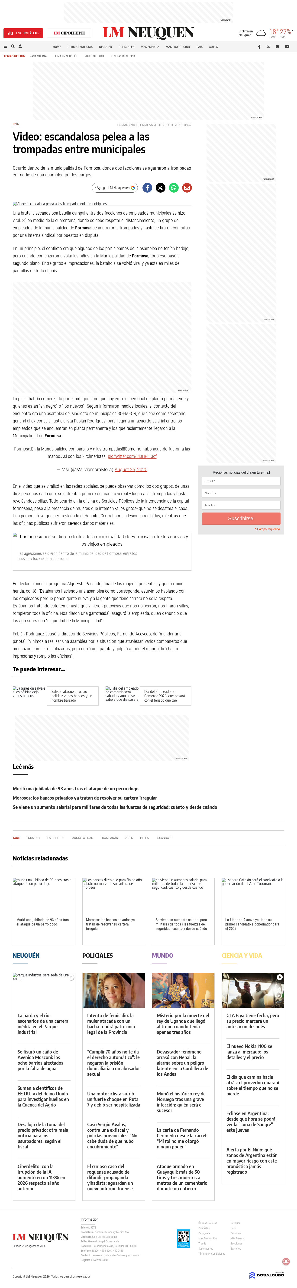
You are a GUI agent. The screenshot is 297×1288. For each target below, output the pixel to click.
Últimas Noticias (80, 46)
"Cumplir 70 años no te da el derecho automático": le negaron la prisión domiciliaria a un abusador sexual (113, 1063)
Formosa (146, 125)
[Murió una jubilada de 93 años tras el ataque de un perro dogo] (44, 895)
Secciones (236, 1243)
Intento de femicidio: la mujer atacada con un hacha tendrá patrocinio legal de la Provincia (111, 1023)
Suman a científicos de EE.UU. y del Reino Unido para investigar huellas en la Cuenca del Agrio (43, 1096)
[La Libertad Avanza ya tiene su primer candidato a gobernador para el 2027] (253, 895)
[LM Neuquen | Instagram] (278, 46)
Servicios (236, 1248)
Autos (213, 46)
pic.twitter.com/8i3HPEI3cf (132, 456)
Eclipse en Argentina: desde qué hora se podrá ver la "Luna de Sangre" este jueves (250, 1121)
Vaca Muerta (38, 56)
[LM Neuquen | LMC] (69, 33)
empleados (56, 838)
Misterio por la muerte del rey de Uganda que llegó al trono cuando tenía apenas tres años (183, 1023)
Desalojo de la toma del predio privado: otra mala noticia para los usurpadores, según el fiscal (43, 1135)
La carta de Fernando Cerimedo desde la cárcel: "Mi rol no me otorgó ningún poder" (182, 1138)
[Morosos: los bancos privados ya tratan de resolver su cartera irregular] (114, 895)
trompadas (109, 838)
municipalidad (82, 838)
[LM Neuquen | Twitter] (269, 46)
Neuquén (105, 46)
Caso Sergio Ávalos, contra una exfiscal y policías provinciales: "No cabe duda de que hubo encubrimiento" (112, 1135)
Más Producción (178, 46)
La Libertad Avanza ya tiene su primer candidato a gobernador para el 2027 (252, 924)
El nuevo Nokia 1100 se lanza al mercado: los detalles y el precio (249, 1051)
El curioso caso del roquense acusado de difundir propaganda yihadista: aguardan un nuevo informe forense (110, 1177)
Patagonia (204, 1233)
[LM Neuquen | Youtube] (287, 46)
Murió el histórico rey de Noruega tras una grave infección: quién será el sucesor (181, 1102)
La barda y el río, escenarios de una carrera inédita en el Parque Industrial (43, 1023)
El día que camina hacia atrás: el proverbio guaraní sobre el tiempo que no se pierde (252, 1085)
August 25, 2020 (131, 469)
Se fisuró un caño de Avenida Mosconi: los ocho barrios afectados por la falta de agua (40, 1060)
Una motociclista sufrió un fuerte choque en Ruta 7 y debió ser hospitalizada (113, 1099)
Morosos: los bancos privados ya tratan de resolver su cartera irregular (85, 797)
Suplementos (205, 1248)
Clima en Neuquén (65, 56)
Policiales (126, 46)
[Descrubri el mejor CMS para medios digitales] (266, 1279)
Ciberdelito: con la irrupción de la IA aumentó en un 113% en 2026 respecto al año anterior (41, 1177)
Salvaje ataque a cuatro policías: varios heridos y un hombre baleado (72, 696)
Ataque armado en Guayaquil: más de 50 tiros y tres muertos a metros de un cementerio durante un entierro (182, 1177)
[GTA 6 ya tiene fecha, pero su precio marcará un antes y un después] (253, 990)
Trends (202, 1243)
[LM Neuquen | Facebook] (260, 46)
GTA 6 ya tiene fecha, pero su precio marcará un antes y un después (252, 1020)
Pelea (144, 838)
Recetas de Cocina (123, 56)
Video (129, 838)
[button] (5, 47)
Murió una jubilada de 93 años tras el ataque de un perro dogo (76, 788)
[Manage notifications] (286, 1261)
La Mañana (126, 125)
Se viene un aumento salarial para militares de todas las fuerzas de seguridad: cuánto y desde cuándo (115, 807)
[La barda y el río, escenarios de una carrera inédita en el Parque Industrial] (44, 990)
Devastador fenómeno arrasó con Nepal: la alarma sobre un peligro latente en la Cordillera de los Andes (182, 1063)
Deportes (236, 1233)
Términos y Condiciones (211, 1253)
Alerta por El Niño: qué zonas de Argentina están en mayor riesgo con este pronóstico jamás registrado (252, 1161)
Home (57, 46)
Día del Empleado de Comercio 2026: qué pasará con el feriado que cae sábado (164, 698)
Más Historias (94, 56)
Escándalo (164, 838)
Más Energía (150, 46)
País (200, 46)
